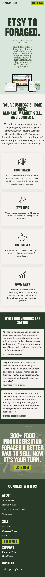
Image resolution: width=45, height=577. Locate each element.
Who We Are (8, 500)
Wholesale (7, 514)
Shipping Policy (9, 552)
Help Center (8, 556)
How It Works (9, 505)
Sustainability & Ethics (13, 509)
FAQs (4, 536)
